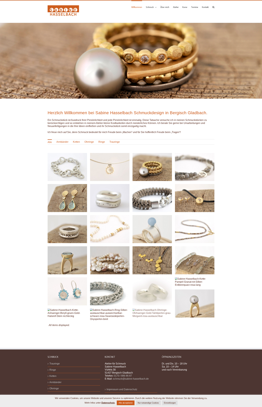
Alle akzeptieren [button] (126, 403)
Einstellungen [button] (170, 403)
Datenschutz (108, 402)
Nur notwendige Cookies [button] (148, 403)
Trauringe (114, 142)
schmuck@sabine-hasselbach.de (131, 372)
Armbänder (62, 142)
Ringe (101, 142)
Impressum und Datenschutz (122, 383)
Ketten (76, 142)
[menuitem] (138, 7)
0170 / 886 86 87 (123, 369)
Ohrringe (89, 142)
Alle (50, 142)
